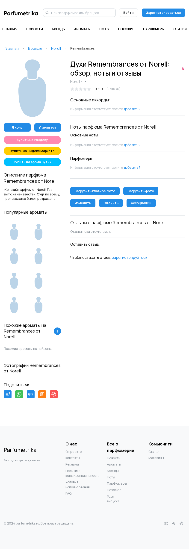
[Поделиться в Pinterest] (54, 394)
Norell (56, 48)
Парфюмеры (154, 29)
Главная (10, 29)
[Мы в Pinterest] (181, 523)
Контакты (72, 458)
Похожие (126, 29)
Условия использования (74, 484)
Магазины (156, 458)
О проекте (73, 451)
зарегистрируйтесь (130, 257)
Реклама (72, 464)
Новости (34, 29)
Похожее (114, 490)
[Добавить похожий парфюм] (57, 331)
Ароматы (82, 29)
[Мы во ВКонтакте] (166, 523)
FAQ (68, 493)
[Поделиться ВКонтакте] (31, 394)
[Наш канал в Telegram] (173, 523)
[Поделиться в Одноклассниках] (42, 394)
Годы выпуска (113, 499)
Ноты (104, 29)
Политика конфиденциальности (74, 473)
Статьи (180, 29)
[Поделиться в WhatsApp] (19, 394)
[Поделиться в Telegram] (8, 394)
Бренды (58, 29)
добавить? (132, 109)
